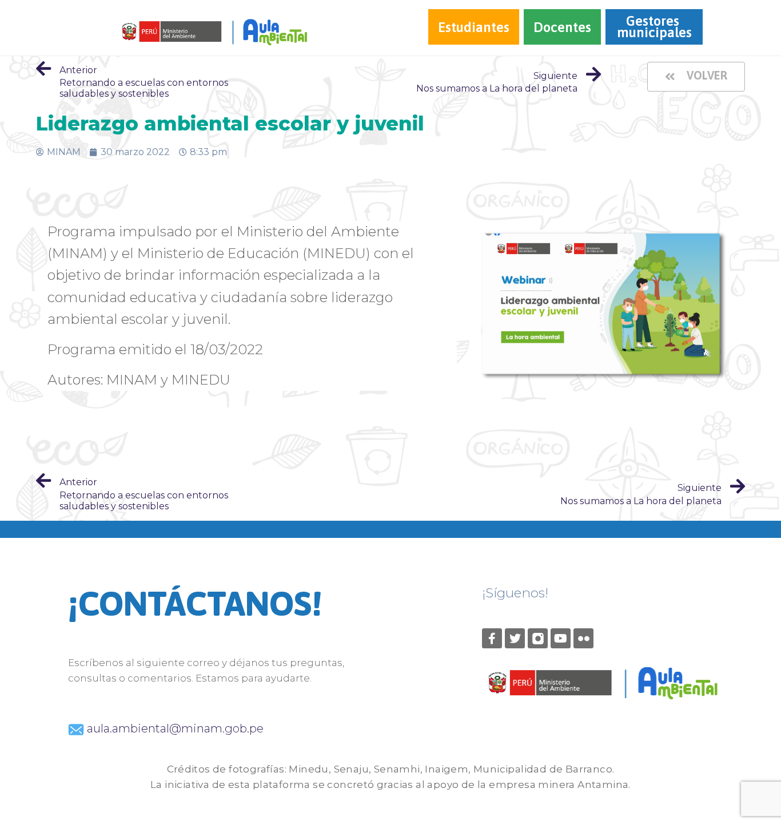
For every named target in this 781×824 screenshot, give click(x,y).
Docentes (562, 27)
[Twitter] (515, 638)
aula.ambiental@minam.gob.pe (174, 728)
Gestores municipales (654, 26)
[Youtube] (561, 638)
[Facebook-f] (492, 638)
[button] (696, 77)
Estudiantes (473, 27)
